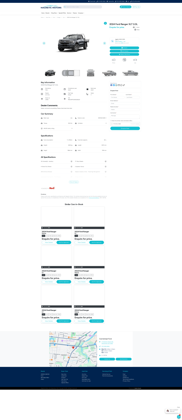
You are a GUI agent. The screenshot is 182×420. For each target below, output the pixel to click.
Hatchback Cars (86, 379)
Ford (54, 17)
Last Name (129, 94)
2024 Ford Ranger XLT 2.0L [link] (73, 17)
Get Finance (125, 51)
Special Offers (62, 13)
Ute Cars (84, 374)
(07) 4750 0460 (121, 1)
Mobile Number (114, 106)
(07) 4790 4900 (136, 1)
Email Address (114, 100)
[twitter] (114, 85)
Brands (47, 13)
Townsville (92, 1)
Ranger (59, 17)
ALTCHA (137, 123)
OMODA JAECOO (45, 374)
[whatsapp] (116, 85)
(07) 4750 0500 (105, 346)
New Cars (48, 17)
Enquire (125, 47)
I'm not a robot (117, 123)
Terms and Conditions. (94, 197)
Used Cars (64, 376)
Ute (64, 17)
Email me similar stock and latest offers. (122, 120)
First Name (113, 94)
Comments (113, 113)
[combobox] (82, 6)
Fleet (124, 374)
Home (42, 13)
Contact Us (107, 359)
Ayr (128, 1)
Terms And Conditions (128, 379)
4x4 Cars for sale (86, 381)
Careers (125, 376)
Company (80, 13)
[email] (119, 85)
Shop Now (54, 13)
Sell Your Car (64, 379)
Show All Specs (74, 182)
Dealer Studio (138, 388)
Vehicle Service (106, 374)
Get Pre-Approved (64, 242)
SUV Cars (84, 377)
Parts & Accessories (107, 376)
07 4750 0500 (102, 1)
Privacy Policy (126, 381)
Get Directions (123, 359)
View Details (49, 242)
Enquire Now (125, 128)
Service (69, 13)
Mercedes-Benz (45, 377)
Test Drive (64, 381)
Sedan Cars (85, 376)
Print (138, 29)
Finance (75, 13)
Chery (42, 379)
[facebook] (111, 85)
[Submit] (64, 6)
